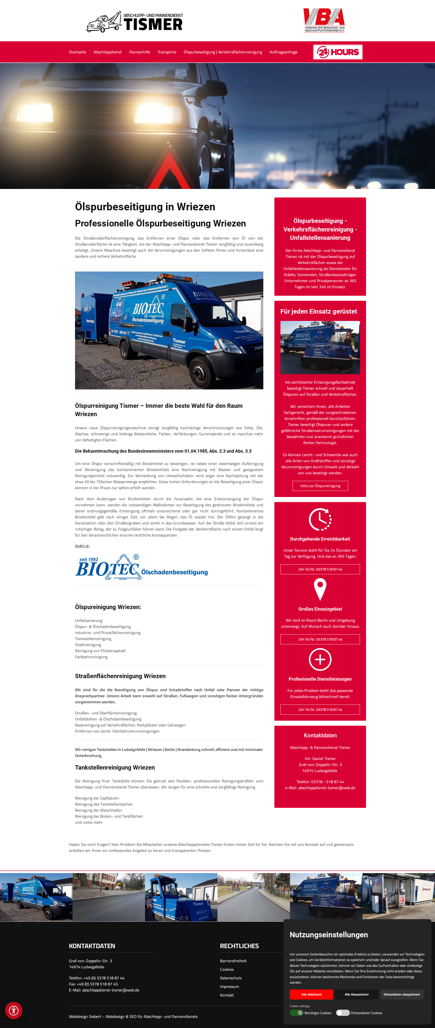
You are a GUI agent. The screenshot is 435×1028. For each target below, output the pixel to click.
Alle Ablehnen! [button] (312, 994)
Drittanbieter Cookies (366, 1013)
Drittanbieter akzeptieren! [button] (402, 994)
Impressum (229, 986)
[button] (36, 897)
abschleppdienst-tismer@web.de (110, 990)
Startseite (77, 52)
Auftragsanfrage (284, 52)
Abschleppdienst (108, 52)
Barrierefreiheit (233, 961)
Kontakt (227, 995)
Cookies (227, 969)
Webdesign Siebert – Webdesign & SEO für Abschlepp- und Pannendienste (133, 1016)
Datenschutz (231, 978)
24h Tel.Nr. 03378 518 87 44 (320, 569)
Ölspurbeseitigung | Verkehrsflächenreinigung (223, 52)
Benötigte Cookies (318, 1013)
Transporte (167, 52)
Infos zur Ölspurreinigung (320, 485)
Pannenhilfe (139, 52)
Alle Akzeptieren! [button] (357, 994)
